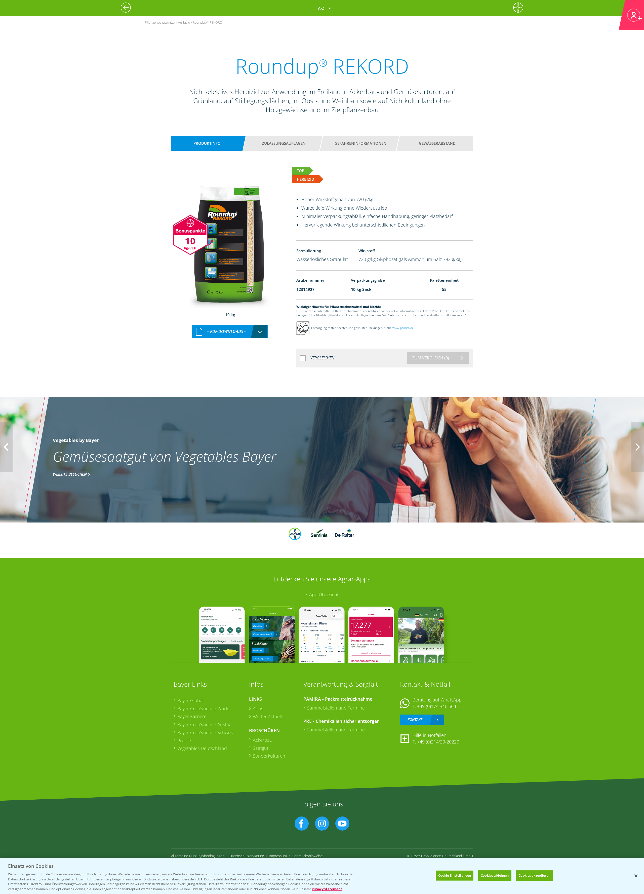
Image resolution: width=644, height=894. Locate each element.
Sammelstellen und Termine (336, 708)
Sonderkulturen (269, 756)
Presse (184, 740)
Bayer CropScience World (203, 708)
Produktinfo (207, 143)
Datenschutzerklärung (246, 855)
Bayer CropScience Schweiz (205, 732)
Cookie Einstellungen (454, 875)
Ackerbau (262, 740)
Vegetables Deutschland (202, 748)
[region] (322, 876)
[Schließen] (635, 875)
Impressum (278, 855)
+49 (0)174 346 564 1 (438, 706)
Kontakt (415, 719)
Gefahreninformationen (360, 143)
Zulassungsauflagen (284, 143)
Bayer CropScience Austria (204, 724)
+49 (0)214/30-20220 (438, 742)
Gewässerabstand (437, 143)
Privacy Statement (327, 888)
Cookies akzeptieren (534, 875)
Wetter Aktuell (267, 717)
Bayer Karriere (192, 716)
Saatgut (260, 748)
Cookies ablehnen (495, 875)
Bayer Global (190, 700)
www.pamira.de (403, 328)
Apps (258, 708)
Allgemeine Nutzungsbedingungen (197, 855)
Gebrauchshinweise (307, 855)
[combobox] (230, 331)
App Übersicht (324, 594)
